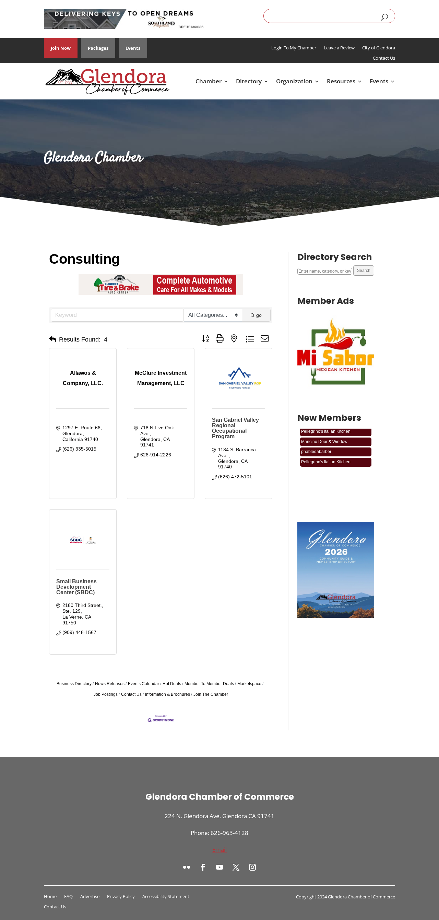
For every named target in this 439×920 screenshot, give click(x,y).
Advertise (89, 896)
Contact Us (384, 58)
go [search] (259, 315)
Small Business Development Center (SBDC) (76, 586)
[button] (52, 339)
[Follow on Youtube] (219, 867)
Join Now (61, 48)
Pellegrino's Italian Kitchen (326, 456)
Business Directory (74, 683)
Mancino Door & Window (324, 436)
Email (219, 849)
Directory (249, 81)
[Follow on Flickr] (186, 867)
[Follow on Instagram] (252, 867)
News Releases (109, 683)
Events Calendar (143, 683)
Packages (98, 48)
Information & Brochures (167, 694)
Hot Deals (172, 683)
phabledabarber (316, 446)
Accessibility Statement (165, 896)
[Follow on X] (236, 867)
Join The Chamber (210, 694)
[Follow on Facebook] (203, 867)
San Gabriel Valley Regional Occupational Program (235, 428)
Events (133, 48)
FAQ (68, 896)
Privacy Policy (121, 896)
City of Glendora (378, 48)
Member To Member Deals (209, 683)
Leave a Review (339, 48)
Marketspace (249, 683)
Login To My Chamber (293, 48)
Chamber (208, 81)
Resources (341, 81)
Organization (294, 81)
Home (50, 896)
